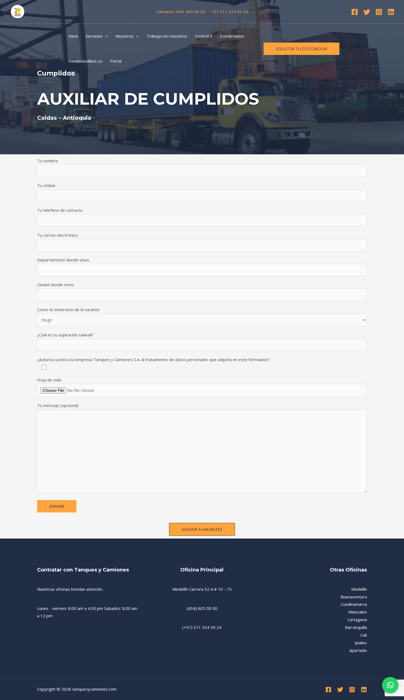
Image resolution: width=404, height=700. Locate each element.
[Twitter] (366, 12)
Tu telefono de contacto (60, 210)
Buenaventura (354, 596)
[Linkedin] (391, 12)
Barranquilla (356, 627)
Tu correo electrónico (57, 235)
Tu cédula (46, 185)
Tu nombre (47, 160)
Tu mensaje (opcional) (58, 405)
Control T (203, 36)
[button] (390, 685)
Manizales (357, 612)
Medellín (359, 589)
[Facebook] (354, 12)
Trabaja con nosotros (166, 36)
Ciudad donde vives (55, 284)
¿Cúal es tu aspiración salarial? (65, 335)
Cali (364, 635)
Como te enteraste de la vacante (68, 309)
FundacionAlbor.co (85, 61)
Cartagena (357, 619)
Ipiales (361, 642)
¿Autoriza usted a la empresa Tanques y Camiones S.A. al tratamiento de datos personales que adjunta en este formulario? (153, 359)
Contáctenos (232, 36)
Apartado (358, 650)
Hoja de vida (49, 380)
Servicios (94, 36)
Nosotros (124, 36)
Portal (115, 61)
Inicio (73, 36)
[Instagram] (378, 12)
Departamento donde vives (63, 260)
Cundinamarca (354, 604)
